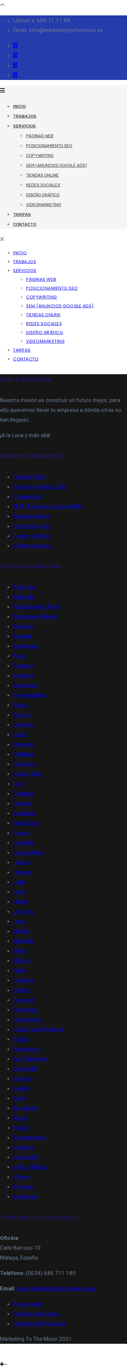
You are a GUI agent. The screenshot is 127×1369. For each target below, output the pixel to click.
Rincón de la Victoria (38, 1029)
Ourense (23, 980)
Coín (18, 783)
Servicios (24, 126)
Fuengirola (26, 822)
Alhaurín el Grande (35, 616)
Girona (21, 832)
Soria (19, 1098)
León (19, 891)
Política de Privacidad (39, 1323)
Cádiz (20, 734)
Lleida (20, 901)
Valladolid (25, 1157)
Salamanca (26, 1049)
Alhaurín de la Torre (36, 606)
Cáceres (23, 724)
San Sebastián (30, 1058)
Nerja (19, 970)
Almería (22, 636)
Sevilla (21, 1088)
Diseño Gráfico (43, 194)
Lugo (19, 921)
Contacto (24, 224)
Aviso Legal (27, 1304)
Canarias (24, 744)
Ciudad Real (27, 773)
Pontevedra (27, 1019)
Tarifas (22, 214)
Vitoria (21, 1176)
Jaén (19, 881)
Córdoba (23, 793)
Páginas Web (39, 135)
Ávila (19, 655)
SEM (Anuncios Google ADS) (56, 165)
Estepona (24, 813)
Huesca (22, 872)
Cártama (23, 754)
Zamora (23, 1186)
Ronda (21, 1039)
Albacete (24, 596)
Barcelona (25, 685)
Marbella (23, 940)
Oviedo (21, 990)
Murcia (21, 960)
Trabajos (24, 116)
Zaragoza (25, 1196)
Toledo (21, 1127)
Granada (23, 842)
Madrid (21, 931)
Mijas (19, 950)
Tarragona (25, 1108)
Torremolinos (29, 1137)
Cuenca (22, 803)
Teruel (20, 1117)
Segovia (23, 1078)
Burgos (22, 714)
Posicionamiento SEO (49, 145)
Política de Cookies (36, 1313)
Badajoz (23, 665)
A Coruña (24, 587)
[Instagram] (6, 1354)
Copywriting (40, 155)
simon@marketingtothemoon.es (56, 1288)
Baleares (23, 675)
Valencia (23, 1147)
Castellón (24, 764)
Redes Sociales (43, 185)
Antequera (25, 646)
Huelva (21, 862)
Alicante (23, 626)
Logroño (23, 911)
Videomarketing (43, 204)
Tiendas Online (42, 175)
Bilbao (20, 705)
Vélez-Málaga (30, 1167)
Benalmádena (29, 695)
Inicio (19, 106)
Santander (25, 1068)
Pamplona (25, 1009)
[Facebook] (2, 1354)
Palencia (23, 999)
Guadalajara (28, 852)
